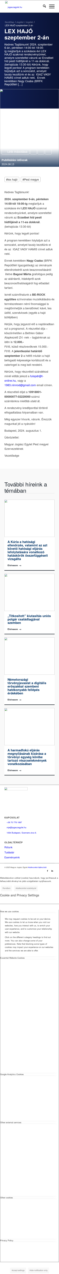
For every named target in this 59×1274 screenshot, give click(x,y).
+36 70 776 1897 (13, 822)
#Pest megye (30, 179)
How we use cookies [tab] (9, 911)
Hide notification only (39, 1270)
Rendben (7, 888)
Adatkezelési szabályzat (26, 888)
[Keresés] (43, 6)
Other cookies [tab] (6, 1197)
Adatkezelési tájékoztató (37, 867)
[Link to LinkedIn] (52, 870)
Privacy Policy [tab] (6, 1240)
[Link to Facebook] (47, 870)
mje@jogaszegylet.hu (15, 827)
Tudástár (9, 852)
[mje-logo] (24, 6)
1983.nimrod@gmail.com (20, 385)
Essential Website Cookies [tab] (12, 957)
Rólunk (8, 847)
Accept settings (18, 1270)
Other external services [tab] (10, 1122)
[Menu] (50, 6)
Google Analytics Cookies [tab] (12, 1074)
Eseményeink (12, 857)
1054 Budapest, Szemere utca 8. (20, 832)
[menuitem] (43, 6)
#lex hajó (11, 179)
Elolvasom (14, 565)
